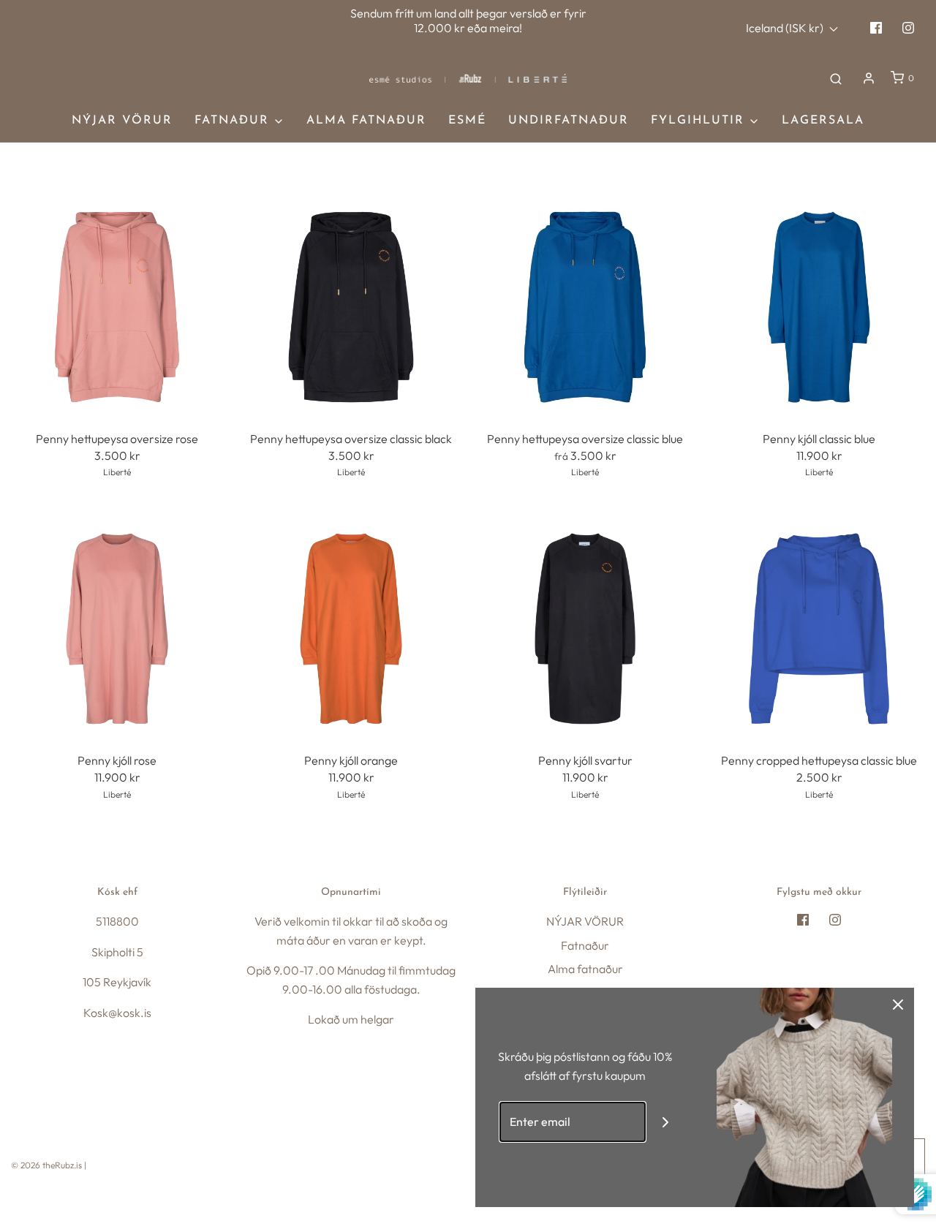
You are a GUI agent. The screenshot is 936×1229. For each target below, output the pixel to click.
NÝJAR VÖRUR (122, 120)
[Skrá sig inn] (869, 78)
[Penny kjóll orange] (351, 629)
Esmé (467, 120)
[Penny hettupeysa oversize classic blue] (585, 307)
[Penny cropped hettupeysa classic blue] (819, 629)
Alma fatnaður (366, 120)
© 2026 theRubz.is (46, 1165)
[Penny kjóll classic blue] (819, 307)
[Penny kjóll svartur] (585, 629)
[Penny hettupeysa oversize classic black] (351, 307)
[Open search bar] (836, 78)
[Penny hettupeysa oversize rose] (117, 307)
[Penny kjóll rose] (117, 629)
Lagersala (823, 120)
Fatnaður (585, 945)
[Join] (666, 1122)
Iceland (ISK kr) (786, 27)
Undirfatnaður (568, 120)
